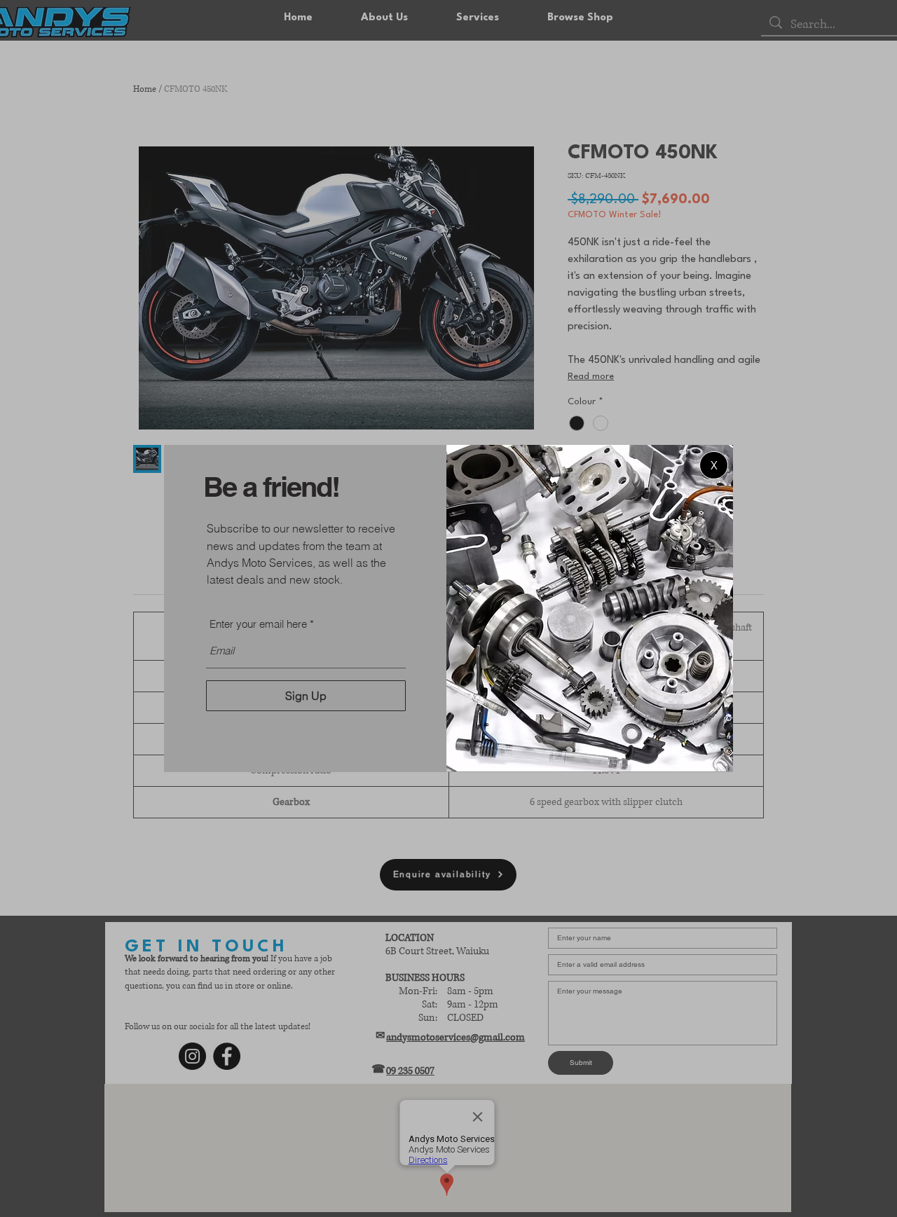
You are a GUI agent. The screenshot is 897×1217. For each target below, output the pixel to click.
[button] (713, 465)
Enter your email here (258, 624)
